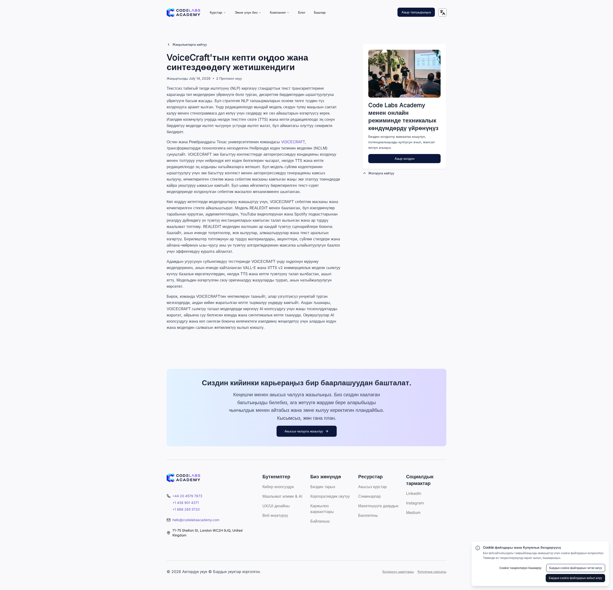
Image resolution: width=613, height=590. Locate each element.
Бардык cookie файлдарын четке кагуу (575, 568)
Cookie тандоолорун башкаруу (520, 568)
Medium (413, 512)
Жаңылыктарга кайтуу (189, 44)
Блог (301, 12)
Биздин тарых (322, 486)
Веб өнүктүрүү (275, 515)
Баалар (320, 12)
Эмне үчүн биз (246, 12)
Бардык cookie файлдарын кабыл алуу (575, 578)
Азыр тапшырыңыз (416, 12)
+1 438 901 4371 (185, 503)
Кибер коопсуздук (278, 486)
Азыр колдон (404, 158)
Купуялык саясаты (432, 571)
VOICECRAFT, (293, 141)
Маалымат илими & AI (282, 496)
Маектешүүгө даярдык (378, 505)
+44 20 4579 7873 (187, 496)
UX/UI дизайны (276, 505)
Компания (278, 12)
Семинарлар (369, 496)
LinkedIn (413, 493)
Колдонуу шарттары (398, 571)
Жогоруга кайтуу (381, 173)
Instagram (415, 503)
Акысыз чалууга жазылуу (303, 431)
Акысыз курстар (372, 486)
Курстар (216, 12)
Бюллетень (368, 515)
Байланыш (320, 521)
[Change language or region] (442, 12)
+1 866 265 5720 (186, 509)
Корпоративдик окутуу (330, 496)
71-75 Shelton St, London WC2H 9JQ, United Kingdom (207, 532)
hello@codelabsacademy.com (195, 520)
